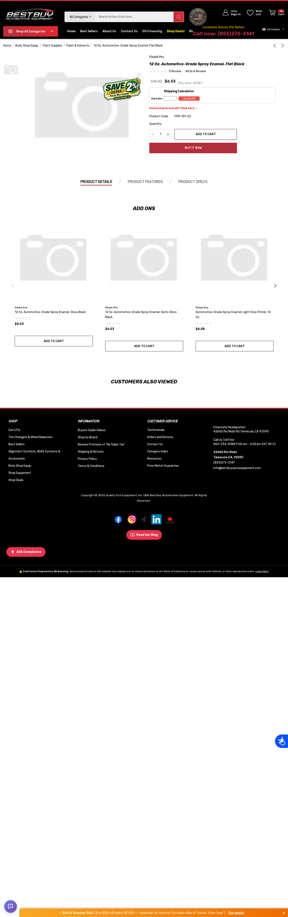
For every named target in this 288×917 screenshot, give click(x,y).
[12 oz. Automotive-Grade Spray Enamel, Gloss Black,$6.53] (53, 259)
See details (236, 912)
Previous (12, 285)
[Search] (178, 17)
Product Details (96, 181)
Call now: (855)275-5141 (223, 34)
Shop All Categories (30, 31)
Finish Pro (156, 57)
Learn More (262, 571)
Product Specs (192, 181)
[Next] (282, 45)
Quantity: (155, 124)
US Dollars (273, 29)
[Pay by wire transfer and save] (122, 89)
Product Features (145, 181)
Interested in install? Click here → (173, 108)
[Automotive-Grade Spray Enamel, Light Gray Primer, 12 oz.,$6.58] (234, 259)
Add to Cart (206, 134)
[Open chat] (10, 906)
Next (275, 285)
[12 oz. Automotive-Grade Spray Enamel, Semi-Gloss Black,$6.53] (144, 259)
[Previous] (275, 45)
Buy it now (193, 148)
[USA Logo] (198, 17)
